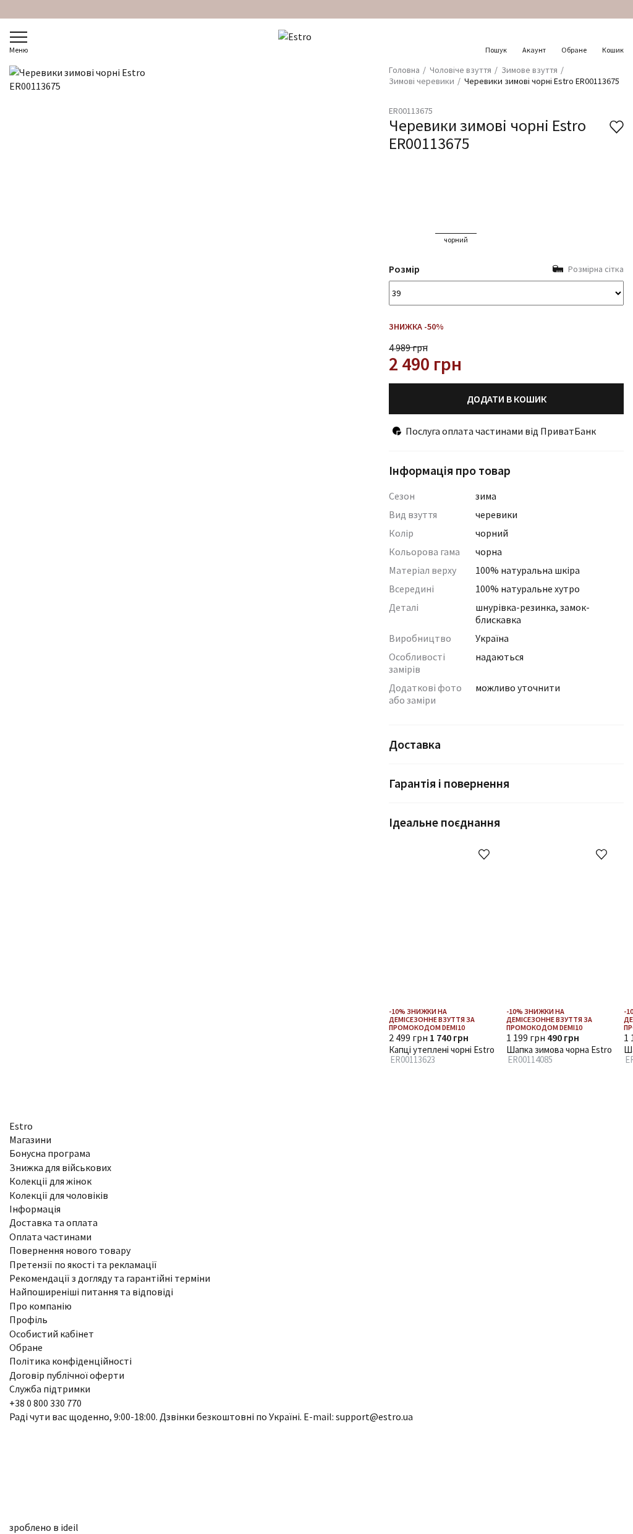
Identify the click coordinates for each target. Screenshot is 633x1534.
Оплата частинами (50, 1236)
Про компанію (40, 1306)
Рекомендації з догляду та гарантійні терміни (109, 1278)
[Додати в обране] (484, 854)
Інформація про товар (450, 470)
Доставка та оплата (53, 1222)
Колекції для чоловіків (58, 1195)
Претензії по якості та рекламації (83, 1264)
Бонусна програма (49, 1153)
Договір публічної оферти (66, 1375)
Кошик (613, 49)
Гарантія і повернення (449, 783)
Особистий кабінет (51, 1333)
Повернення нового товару (69, 1250)
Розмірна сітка (596, 269)
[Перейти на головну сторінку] (316, 42)
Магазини (30, 1139)
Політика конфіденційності (70, 1361)
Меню (18, 49)
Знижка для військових (60, 1167)
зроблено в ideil (44, 1527)
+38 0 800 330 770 (45, 1403)
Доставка (415, 744)
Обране (574, 49)
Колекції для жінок (50, 1181)
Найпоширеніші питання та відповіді (91, 1291)
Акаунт (534, 49)
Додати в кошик (506, 399)
